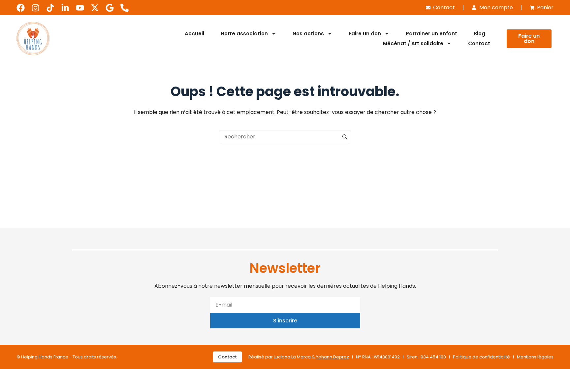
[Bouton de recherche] (344, 136)
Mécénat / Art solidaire (413, 43)
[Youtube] (80, 8)
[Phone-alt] (124, 8)
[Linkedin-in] (65, 8)
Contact (479, 43)
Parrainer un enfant (431, 33)
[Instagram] (35, 8)
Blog (479, 33)
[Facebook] (20, 8)
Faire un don (365, 33)
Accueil (194, 33)
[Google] (110, 8)
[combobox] (278, 136)
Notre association (244, 33)
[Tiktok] (50, 8)
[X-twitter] (95, 8)
